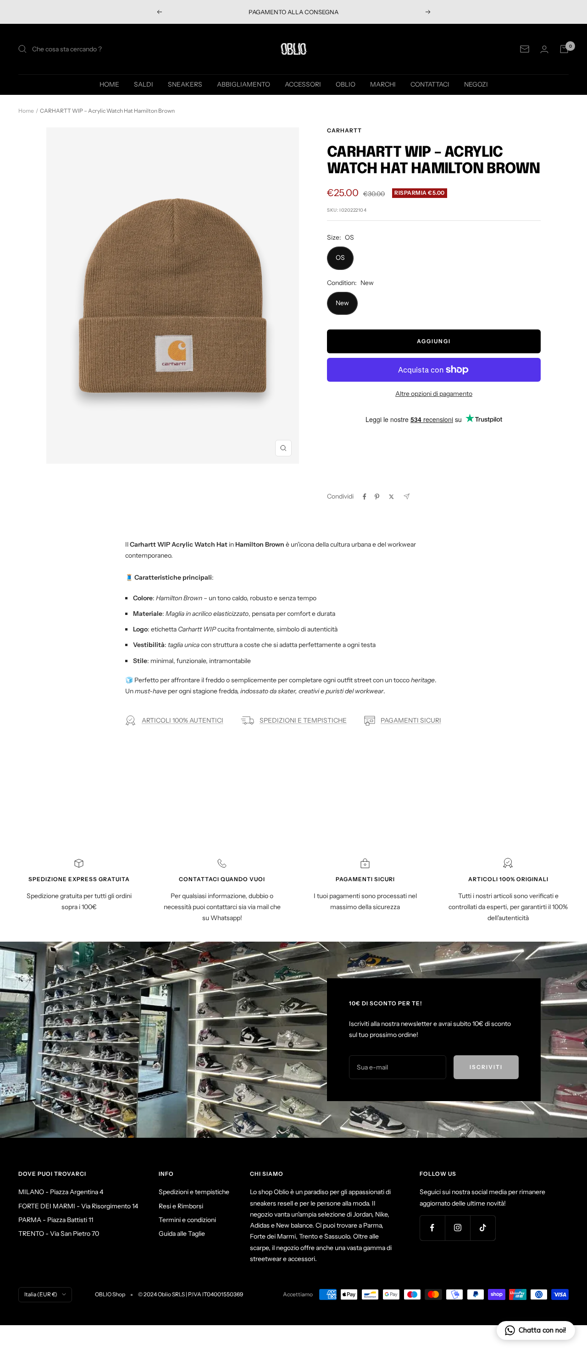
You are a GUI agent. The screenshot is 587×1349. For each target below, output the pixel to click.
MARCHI (383, 84)
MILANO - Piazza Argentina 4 (60, 1192)
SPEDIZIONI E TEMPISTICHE (303, 720)
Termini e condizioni (187, 1220)
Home (26, 110)
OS (340, 257)
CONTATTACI (429, 84)
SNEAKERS (185, 84)
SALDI (143, 84)
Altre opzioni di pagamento (433, 393)
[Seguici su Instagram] (457, 1227)
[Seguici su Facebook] (432, 1227)
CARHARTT (344, 130)
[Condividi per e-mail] (407, 496)
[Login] (544, 49)
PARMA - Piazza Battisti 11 (55, 1220)
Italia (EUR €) (40, 1294)
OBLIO (345, 84)
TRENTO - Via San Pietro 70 (58, 1233)
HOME (109, 84)
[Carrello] (564, 49)
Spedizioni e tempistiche (194, 1192)
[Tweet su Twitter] (391, 497)
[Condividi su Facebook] (364, 497)
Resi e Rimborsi (181, 1206)
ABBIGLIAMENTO (243, 84)
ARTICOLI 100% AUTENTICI (182, 720)
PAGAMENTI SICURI (411, 720)
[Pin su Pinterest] (377, 497)
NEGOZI (476, 84)
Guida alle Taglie (182, 1233)
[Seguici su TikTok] (482, 1227)
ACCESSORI (303, 84)
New (342, 303)
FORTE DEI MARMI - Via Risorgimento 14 (78, 1206)
